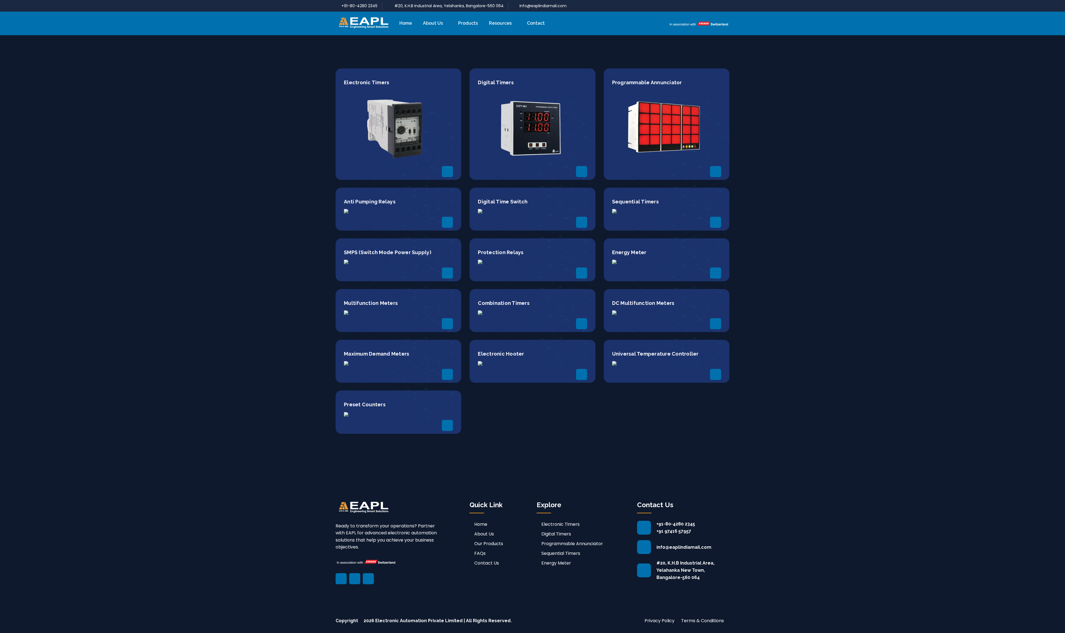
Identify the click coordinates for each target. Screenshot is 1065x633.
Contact (536, 23)
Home (405, 23)
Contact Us (486, 563)
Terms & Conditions (702, 620)
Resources (500, 23)
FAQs (480, 553)
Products (468, 23)
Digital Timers (556, 534)
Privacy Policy (659, 620)
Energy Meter (556, 563)
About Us (433, 23)
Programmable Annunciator (572, 543)
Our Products (488, 543)
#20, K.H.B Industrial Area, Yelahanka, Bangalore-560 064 (448, 6)
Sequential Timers (560, 553)
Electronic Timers (560, 524)
